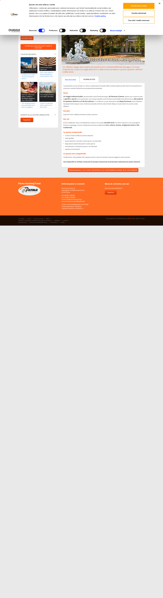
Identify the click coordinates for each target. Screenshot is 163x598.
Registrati (26, 120)
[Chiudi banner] (159, 3)
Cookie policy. (100, 16)
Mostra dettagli (116, 30)
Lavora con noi (38, 218)
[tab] (70, 79)
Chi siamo (21, 218)
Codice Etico (54, 222)
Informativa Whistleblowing (38, 222)
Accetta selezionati (139, 13)
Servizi (29, 218)
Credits (62, 222)
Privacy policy (22, 222)
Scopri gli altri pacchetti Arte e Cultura (38, 47)
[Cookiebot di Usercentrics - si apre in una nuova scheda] (14, 30)
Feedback (57, 220)
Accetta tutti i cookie (139, 6)
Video (48, 218)
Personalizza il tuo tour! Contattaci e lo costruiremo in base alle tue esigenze (103, 170)
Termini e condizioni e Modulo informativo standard (34, 220)
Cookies (65, 220)
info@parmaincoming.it (74, 199)
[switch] (62, 30)
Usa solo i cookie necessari (138, 20)
